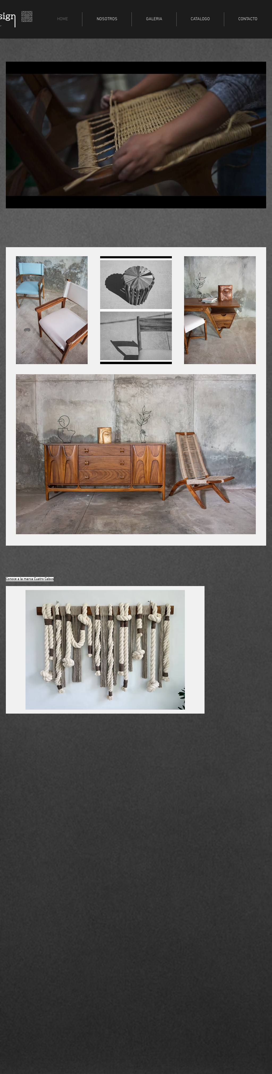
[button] (259, 202)
